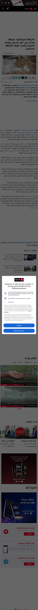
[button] (19, 302)
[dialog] (19, 305)
